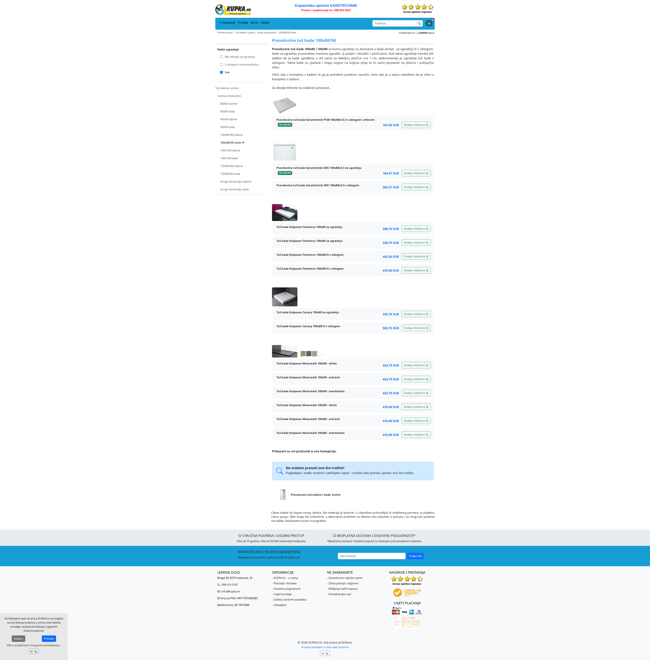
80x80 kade (227, 111)
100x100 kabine (230, 150)
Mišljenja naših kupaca (343, 589)
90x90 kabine (228, 119)
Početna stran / (225, 32)
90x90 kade (227, 127)
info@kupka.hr (407, 32)
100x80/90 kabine (231, 135)
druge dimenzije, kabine (235, 181)
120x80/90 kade (230, 174)
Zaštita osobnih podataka (290, 599)
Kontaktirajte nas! (340, 594)
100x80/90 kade (231, 142)
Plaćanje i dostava (285, 583)
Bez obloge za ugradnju (239, 57)
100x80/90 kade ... (289, 32)
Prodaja (243, 22)
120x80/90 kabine (231, 166)
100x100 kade (229, 158)
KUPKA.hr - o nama (286, 578)
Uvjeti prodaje (283, 594)
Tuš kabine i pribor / (245, 32)
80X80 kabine (228, 104)
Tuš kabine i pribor (227, 88)
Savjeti (265, 22)
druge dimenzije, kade (234, 189)
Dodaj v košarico (415, 125)
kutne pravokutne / (267, 32)
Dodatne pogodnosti (287, 589)
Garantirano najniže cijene (345, 578)
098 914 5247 (229, 584)
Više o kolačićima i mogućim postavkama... (34, 645)
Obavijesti (280, 605)
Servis (254, 22)
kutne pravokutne (229, 96)
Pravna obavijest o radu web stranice (325, 647)
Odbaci (18, 639)
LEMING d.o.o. (426, 32)
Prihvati (49, 639)
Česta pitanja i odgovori (344, 583)
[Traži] (419, 23)
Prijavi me (415, 556)
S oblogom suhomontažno (241, 64)
